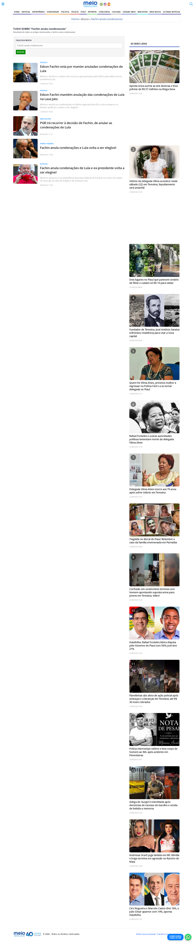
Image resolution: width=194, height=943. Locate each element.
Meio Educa (155, 12)
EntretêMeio (38, 12)
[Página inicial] (90, 4)
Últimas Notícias (171, 12)
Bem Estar (142, 12)
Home (17, 12)
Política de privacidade (146, 934)
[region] (154, 121)
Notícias (26, 12)
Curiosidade (53, 12)
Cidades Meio (129, 12)
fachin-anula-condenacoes (107, 19)
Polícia (75, 12)
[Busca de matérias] (191, 4)
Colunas (116, 12)
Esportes (92, 12)
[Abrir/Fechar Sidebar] (2, 4)
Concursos (104, 12)
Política (65, 12)
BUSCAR (20, 52)
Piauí (83, 12)
